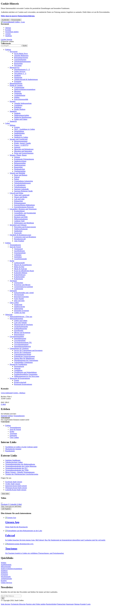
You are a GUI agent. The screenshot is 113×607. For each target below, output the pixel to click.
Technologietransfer (21, 326)
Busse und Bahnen (20, 175)
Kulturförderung (19, 275)
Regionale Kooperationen (23, 384)
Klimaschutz (18, 201)
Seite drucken (5, 604)
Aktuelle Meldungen (21, 55)
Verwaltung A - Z (20, 73)
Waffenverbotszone (21, 229)
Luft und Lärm (19, 199)
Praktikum (17, 107)
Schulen (17, 127)
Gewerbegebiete (19, 340)
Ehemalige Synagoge (21, 311)
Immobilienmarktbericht (22, 346)
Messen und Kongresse (22, 332)
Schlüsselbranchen (20, 328)
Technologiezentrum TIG (23, 342)
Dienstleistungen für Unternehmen (26, 360)
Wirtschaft (8, 315)
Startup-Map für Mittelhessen (24, 358)
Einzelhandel (18, 330)
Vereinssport (18, 249)
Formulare (17, 81)
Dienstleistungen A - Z (22, 69)
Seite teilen (5, 494)
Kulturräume (18, 279)
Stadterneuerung (19, 165)
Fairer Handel (19, 299)
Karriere (12, 101)
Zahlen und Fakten (20, 119)
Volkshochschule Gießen (14, 462)
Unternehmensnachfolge (22, 354)
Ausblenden (5, 20)
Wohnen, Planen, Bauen (18, 155)
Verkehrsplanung (20, 187)
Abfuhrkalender (6, 579)
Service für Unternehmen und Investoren (28, 350)
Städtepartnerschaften (21, 115)
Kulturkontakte (19, 277)
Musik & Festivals (20, 269)
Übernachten (18, 283)
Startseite (4, 416)
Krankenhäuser (19, 211)
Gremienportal (19, 87)
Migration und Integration (23, 151)
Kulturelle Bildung (20, 273)
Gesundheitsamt (19, 215)
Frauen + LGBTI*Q (21, 145)
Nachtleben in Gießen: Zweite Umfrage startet (21, 447)
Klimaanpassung (20, 203)
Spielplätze (18, 257)
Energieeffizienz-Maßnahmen (24, 205)
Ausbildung (18, 105)
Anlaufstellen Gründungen (23, 362)
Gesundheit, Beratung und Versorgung (23, 209)
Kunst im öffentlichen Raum (24, 271)
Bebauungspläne (20, 163)
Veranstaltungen (15, 245)
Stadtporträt (18, 305)
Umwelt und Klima (16, 193)
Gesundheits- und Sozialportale (25, 213)
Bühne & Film (19, 267)
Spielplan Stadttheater (12, 460)
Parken (16, 179)
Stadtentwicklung (20, 161)
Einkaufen (13, 291)
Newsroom (13, 51)
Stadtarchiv (18, 135)
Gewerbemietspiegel (21, 344)
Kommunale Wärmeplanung (24, 159)
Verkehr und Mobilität (17, 173)
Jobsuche (17, 368)
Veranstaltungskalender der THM (16, 470)
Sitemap (8, 28)
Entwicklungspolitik (21, 99)
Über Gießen (14, 303)
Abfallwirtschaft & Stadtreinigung (26, 79)
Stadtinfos (13, 111)
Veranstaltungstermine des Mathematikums (20, 464)
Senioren (17, 147)
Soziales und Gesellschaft (18, 139)
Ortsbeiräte (18, 93)
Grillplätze (17, 255)
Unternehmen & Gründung (19, 348)
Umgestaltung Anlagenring (23, 181)
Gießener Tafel (19, 221)
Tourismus (13, 281)
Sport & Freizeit (15, 247)
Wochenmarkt (19, 295)
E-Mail (3, 404)
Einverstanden (16, 20)
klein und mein (19, 301)
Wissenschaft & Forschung (23, 324)
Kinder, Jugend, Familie (22, 143)
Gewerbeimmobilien (17, 336)
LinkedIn (13, 504)
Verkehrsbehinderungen (22, 61)
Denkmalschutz (19, 169)
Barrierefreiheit (51, 604)
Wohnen (17, 157)
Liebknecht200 (19, 263)
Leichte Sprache (6, 39)
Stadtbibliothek (19, 133)
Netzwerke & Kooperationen (20, 378)
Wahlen (16, 97)
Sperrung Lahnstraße (21, 189)
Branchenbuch (19, 334)
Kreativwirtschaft (20, 382)
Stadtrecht (13, 121)
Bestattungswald (20, 239)
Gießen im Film (19, 313)
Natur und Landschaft (21, 195)
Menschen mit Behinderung (23, 149)
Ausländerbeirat (19, 95)
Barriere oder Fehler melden (36, 604)
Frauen (16, 380)
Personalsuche (19, 366)
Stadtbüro (17, 75)
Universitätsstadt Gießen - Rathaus (13, 393)
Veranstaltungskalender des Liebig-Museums (20, 466)
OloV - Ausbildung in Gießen (24, 129)
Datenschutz (61, 604)
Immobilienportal (20, 338)
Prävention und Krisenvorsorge (25, 227)
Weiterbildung (19, 131)
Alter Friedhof (19, 241)
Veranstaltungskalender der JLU (16, 468)
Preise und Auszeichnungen (23, 153)
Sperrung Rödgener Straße (23, 191)
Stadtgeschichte (19, 307)
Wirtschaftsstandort (16, 318)
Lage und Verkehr (20, 322)
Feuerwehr (18, 233)
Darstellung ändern (12, 32)
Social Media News (21, 53)
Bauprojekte (18, 63)
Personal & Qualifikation (18, 364)
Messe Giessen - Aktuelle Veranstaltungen (20, 472)
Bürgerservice (14, 67)
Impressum (70, 604)
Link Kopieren (6, 509)
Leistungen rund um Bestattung (25, 237)
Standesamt (18, 77)
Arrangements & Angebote (23, 287)
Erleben (8, 243)
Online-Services (19, 71)
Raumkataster (10, 451)
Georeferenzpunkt (20, 259)
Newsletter (18, 65)
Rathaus (8, 49)
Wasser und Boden (20, 197)
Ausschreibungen (20, 59)
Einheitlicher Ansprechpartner (24, 356)
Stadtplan (8, 36)
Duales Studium (19, 109)
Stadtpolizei (18, 231)
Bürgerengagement (20, 141)
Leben (7, 123)
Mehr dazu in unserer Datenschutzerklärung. (18, 16)
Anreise (8, 34)
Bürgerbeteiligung (16, 83)
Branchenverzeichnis (21, 297)
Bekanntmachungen (21, 57)
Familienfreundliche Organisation (25, 374)
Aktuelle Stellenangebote (23, 103)
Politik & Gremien (16, 85)
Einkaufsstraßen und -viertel (24, 293)
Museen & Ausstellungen (23, 265)
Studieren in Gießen (21, 137)
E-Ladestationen (19, 185)
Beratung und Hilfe (21, 217)
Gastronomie (18, 289)
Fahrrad (17, 177)
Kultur (12, 261)
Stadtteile (17, 113)
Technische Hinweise (18, 604)
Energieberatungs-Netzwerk (24, 207)
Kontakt (8, 30)
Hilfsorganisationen (21, 219)
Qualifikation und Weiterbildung (25, 372)
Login (88, 604)
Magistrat (17, 91)
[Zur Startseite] (13, 22)
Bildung (12, 125)
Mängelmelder (6, 567)
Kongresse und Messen (22, 285)
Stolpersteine (18, 309)
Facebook (4, 504)
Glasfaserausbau (19, 171)
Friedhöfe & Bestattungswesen (20, 235)
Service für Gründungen (22, 352)
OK (3, 598)
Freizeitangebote (20, 253)
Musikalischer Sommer (13, 449)
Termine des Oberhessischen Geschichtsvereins (21, 474)
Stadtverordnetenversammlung (24, 89)
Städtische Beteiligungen (22, 117)
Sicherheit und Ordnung (18, 225)
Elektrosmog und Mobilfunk (24, 223)
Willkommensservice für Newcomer (26, 376)
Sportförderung (19, 251)
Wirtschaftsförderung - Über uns (21, 317)
